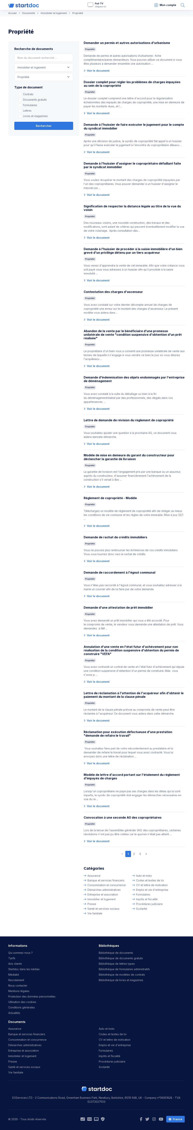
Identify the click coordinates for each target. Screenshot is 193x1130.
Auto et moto (144, 875)
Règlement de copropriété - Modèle (110, 498)
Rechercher (44, 125)
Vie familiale (94, 913)
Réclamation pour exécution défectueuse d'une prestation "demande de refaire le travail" (128, 733)
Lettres (27, 110)
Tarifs (11, 958)
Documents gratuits (35, 99)
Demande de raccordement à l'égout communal (119, 572)
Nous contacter (17, 985)
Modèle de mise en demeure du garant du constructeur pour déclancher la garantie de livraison (129, 457)
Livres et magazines (35, 116)
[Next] (146, 854)
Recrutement (16, 980)
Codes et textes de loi (150, 880)
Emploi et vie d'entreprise (152, 889)
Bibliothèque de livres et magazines (121, 980)
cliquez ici (100, 6)
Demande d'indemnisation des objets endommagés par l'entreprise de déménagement (134, 379)
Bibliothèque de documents (116, 952)
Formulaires (30, 105)
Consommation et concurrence (106, 885)
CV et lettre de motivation (152, 885)
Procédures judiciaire (149, 904)
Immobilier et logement (101, 899)
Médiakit (13, 974)
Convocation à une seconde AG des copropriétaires (123, 817)
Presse (91, 904)
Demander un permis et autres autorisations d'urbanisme (127, 43)
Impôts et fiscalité (147, 899)
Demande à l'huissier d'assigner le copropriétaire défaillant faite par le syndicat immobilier (132, 165)
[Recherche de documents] (183, 5)
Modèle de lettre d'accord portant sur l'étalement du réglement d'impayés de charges (132, 776)
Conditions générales (21, 1007)
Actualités (14, 1012)
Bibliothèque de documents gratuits (121, 958)
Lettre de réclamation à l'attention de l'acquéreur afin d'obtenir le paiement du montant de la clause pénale (134, 695)
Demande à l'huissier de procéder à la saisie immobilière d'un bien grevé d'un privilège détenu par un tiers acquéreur (133, 250)
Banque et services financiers (105, 880)
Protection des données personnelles (31, 996)
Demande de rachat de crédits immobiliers (115, 537)
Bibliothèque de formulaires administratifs (124, 969)
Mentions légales (18, 991)
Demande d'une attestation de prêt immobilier (118, 607)
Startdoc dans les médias (24, 969)
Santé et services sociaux (103, 908)
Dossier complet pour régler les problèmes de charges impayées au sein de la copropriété (132, 83)
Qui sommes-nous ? (20, 952)
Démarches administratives (104, 889)
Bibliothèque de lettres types (117, 963)
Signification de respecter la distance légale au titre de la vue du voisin (132, 208)
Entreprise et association (102, 894)
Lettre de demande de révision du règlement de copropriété (129, 420)
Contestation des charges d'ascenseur (113, 292)
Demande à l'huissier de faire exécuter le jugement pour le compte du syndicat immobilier (134, 126)
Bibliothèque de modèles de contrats (122, 974)
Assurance (93, 875)
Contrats (28, 94)
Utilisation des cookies (22, 1002)
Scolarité (141, 908)
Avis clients (15, 963)
